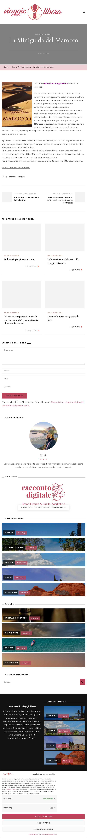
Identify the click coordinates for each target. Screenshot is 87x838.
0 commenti (43, 53)
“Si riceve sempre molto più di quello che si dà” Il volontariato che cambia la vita (21, 320)
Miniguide (21, 177)
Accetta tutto (43, 817)
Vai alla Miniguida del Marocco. (16, 168)
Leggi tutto (31, 266)
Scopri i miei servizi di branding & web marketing (43, 507)
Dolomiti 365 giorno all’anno (19, 259)
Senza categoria (43, 34)
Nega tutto (43, 823)
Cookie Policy (11, 789)
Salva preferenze (43, 829)
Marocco (12, 177)
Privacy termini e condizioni (48, 834)
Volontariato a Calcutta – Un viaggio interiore (63, 261)
